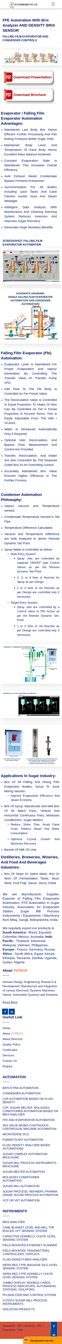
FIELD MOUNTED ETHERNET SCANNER (30, 1245)
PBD (20, 1330)
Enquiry (7, 1066)
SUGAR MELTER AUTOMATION (24, 1171)
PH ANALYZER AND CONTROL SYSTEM (29, 1295)
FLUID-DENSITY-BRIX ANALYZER (25, 1259)
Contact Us (10, 1060)
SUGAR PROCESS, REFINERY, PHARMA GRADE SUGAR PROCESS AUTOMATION (30, 1193)
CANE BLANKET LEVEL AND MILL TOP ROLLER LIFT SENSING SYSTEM (28, 1229)
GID (39, 1326)
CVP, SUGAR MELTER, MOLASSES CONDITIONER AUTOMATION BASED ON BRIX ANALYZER (30, 1111)
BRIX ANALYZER (14, 1222)
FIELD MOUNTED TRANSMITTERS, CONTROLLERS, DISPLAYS (26, 1252)
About (13, 1033)
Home (6, 1028)
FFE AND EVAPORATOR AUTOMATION (29, 1120)
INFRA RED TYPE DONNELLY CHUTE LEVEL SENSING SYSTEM (28, 1275)
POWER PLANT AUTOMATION (23, 1139)
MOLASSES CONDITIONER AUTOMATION (21, 1179)
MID (20, 1326)
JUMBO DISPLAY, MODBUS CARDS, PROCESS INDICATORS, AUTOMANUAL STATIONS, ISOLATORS (29, 1286)
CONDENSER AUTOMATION (21, 1093)
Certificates (10, 1050)
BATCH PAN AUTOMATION (20, 1088)
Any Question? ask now (41, 1341)
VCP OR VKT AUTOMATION (21, 1200)
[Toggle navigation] (53, 4)
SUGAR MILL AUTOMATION (21, 1186)
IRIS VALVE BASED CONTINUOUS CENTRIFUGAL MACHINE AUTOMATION (29, 1127)
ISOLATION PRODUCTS (19, 1309)
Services (8, 1055)
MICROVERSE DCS (16, 1134)
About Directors (13, 1039)
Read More (10, 1002)
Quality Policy (11, 1044)
